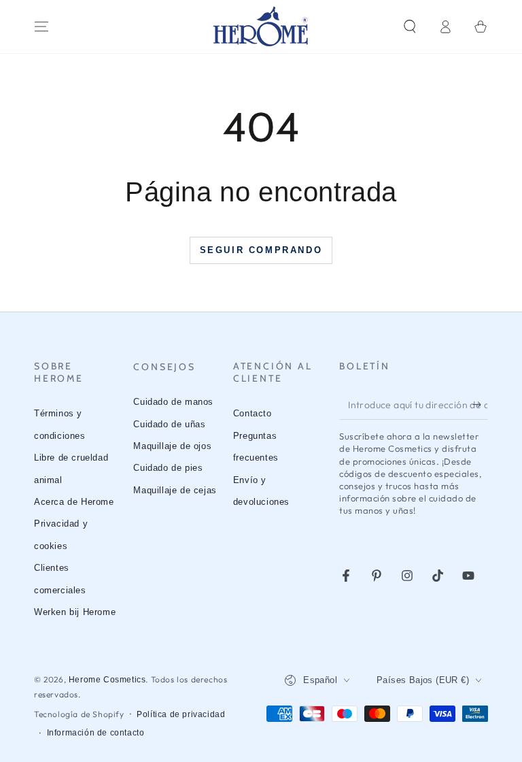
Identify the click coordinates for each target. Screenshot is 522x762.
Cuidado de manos (173, 402)
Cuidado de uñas (169, 424)
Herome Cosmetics (107, 679)
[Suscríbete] (480, 404)
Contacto (252, 413)
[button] (410, 27)
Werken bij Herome (75, 612)
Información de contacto (96, 733)
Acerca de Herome (74, 502)
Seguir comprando (261, 250)
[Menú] (41, 27)
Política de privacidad (181, 714)
